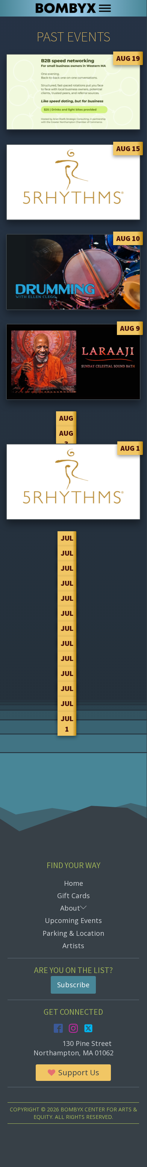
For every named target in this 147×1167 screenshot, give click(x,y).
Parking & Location (73, 933)
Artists (73, 945)
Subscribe (73, 984)
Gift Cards (73, 895)
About (82, 907)
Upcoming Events (73, 920)
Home (73, 883)
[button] (73, 1072)
